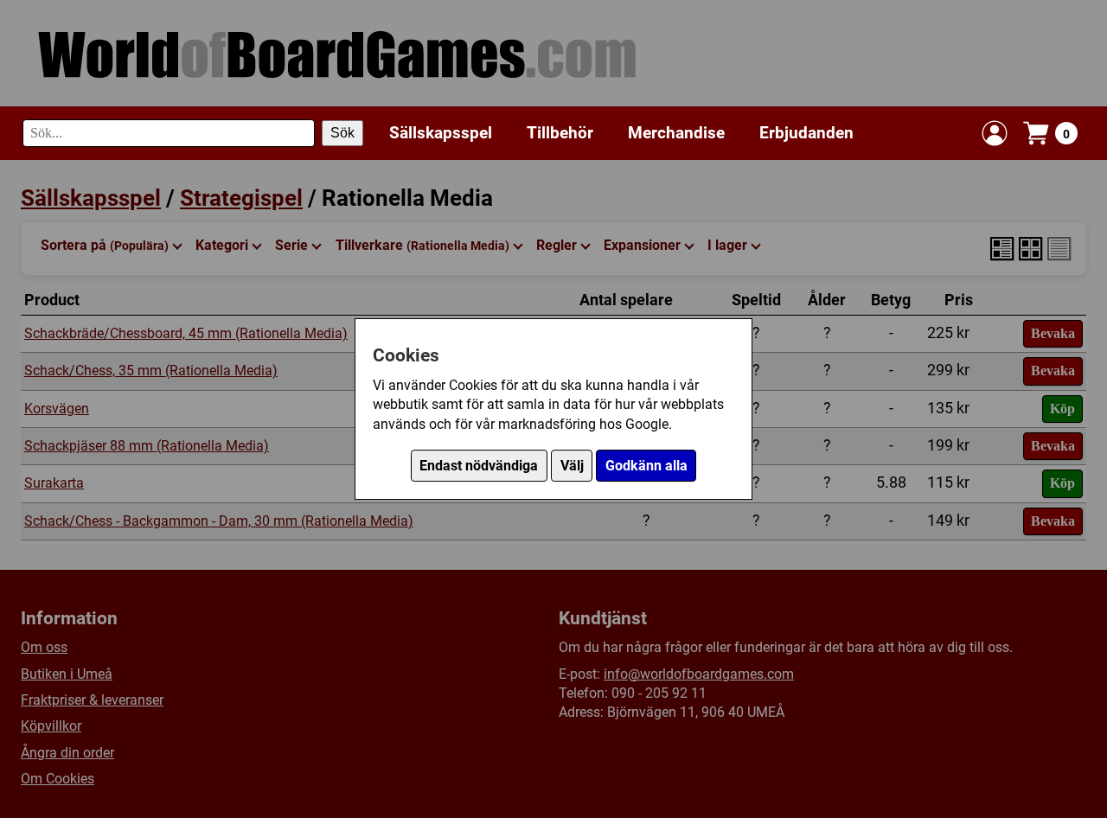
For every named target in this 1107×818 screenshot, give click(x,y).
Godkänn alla (646, 465)
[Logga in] (994, 133)
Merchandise (676, 133)
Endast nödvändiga (478, 465)
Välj (572, 465)
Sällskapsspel (440, 133)
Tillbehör (560, 133)
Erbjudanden (806, 133)
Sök (342, 132)
